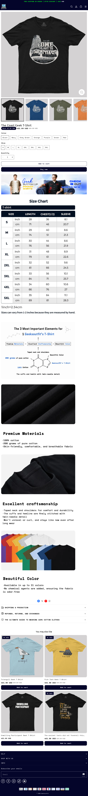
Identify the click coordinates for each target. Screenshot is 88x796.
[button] (85, 6)
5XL (46, 147)
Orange (37, 137)
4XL (39, 147)
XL (19, 147)
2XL (25, 147)
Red (64, 137)
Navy (14, 137)
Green (56, 137)
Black (5, 137)
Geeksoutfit (45, 793)
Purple (47, 137)
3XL (32, 147)
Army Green (25, 137)
